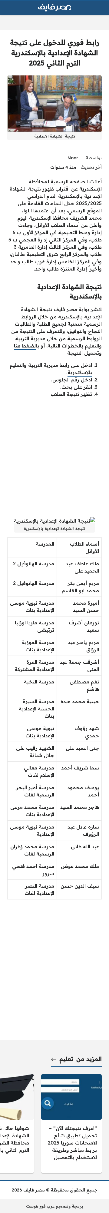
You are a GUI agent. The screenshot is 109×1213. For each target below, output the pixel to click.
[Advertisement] (54, 457)
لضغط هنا (25, 346)
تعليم (66, 1058)
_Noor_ (72, 158)
